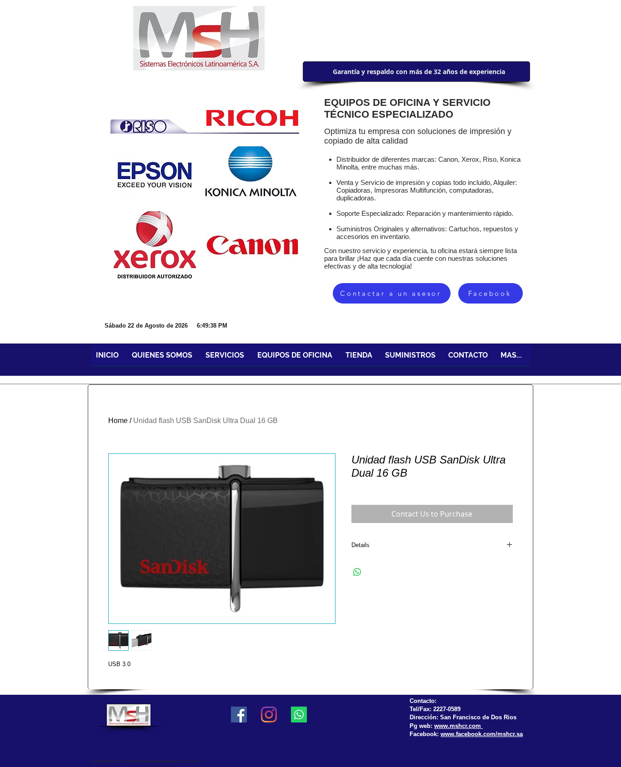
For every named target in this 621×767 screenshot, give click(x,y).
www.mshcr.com (458, 725)
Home (118, 420)
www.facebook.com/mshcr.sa (482, 734)
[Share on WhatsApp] (357, 572)
